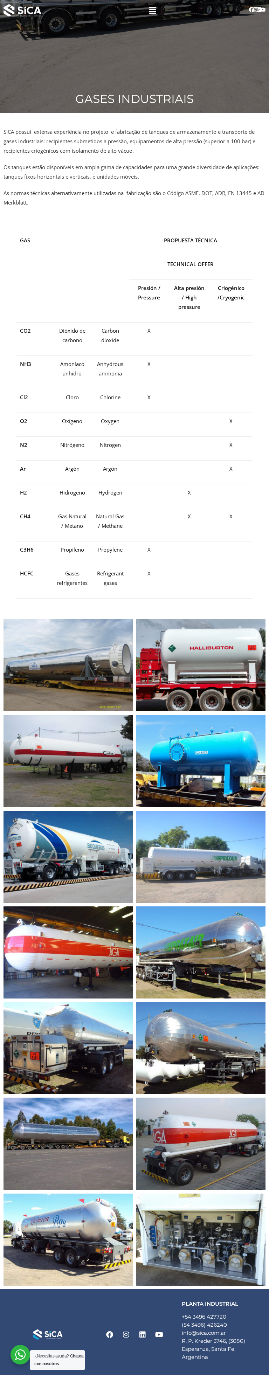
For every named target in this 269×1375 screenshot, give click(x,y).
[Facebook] (251, 10)
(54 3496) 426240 (204, 1324)
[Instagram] (255, 10)
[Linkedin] (259, 10)
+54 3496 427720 (204, 1316)
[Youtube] (262, 10)
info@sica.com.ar (204, 1332)
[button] (152, 10)
